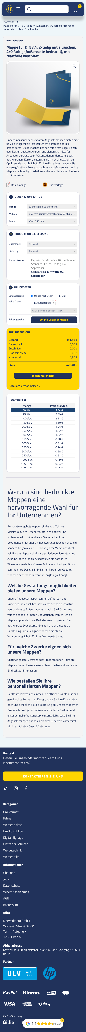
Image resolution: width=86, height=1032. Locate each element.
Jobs (6, 879)
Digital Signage (13, 837)
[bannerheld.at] (9, 9)
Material (13, 214)
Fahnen (8, 818)
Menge (12, 207)
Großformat (11, 811)
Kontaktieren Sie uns (43, 776)
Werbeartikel (11, 856)
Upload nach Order (43, 296)
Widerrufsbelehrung (16, 891)
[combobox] (47, 9)
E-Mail (62, 296)
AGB (6, 898)
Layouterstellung (42, 303)
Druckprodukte (13, 831)
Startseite (8, 22)
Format (12, 221)
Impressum (10, 904)
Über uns (9, 872)
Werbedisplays (12, 824)
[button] (74, 69)
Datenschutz (11, 885)
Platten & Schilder (15, 843)
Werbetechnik (12, 850)
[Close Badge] (62, 1020)
